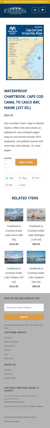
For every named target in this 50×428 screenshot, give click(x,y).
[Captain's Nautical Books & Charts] (15, 12)
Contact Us (8, 338)
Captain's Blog (9, 378)
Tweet (11, 178)
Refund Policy (9, 346)
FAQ (5, 354)
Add (10, 185)
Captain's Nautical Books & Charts (23, 417)
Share (24, 178)
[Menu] (35, 10)
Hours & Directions (11, 342)
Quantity (7, 158)
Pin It (37, 178)
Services (7, 350)
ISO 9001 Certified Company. (32, 406)
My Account (8, 358)
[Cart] (42, 10)
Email (22, 185)
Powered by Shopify (11, 421)
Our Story (7, 370)
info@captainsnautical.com (14, 402)
